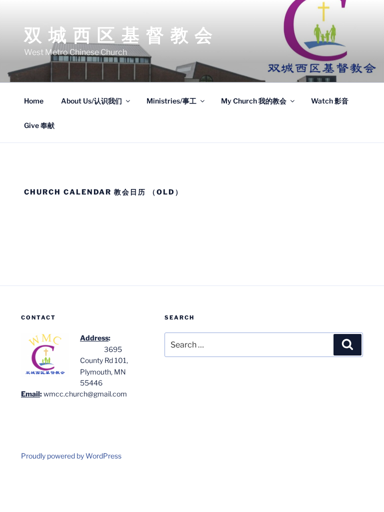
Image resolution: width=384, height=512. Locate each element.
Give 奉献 (39, 125)
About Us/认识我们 (91, 100)
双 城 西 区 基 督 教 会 (119, 35)
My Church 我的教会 (253, 100)
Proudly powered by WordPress (71, 456)
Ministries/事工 (171, 100)
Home (34, 100)
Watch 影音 (329, 100)
